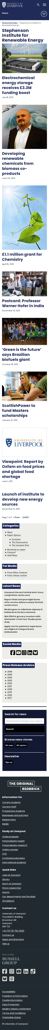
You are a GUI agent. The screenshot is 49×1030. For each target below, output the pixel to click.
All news (9, 745)
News (5, 13)
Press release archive (17, 575)
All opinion (21, 745)
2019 (9, 692)
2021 (9, 686)
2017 (9, 698)
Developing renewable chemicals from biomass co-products (18, 164)
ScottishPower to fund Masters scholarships (18, 411)
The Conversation (20, 542)
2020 (9, 689)
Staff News (12, 555)
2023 (9, 680)
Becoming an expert (16, 549)
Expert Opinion (14, 535)
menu (44, 14)
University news (9, 23)
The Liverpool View (20, 545)
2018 (9, 695)
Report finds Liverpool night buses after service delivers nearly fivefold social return (23, 602)
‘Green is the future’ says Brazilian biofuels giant (21, 355)
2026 (9, 671)
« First (16, 517)
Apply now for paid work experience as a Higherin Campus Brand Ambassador (23, 629)
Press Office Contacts (17, 572)
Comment (16, 539)
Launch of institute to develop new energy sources (23, 499)
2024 (9, 677)
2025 (9, 674)
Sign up (8, 762)
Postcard (11, 552)
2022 (9, 683)
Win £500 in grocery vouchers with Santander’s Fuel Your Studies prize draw (23, 619)
